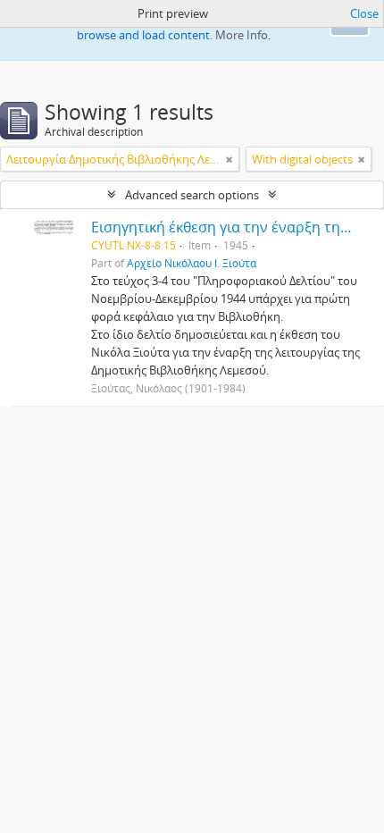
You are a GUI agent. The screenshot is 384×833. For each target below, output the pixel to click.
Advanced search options (192, 195)
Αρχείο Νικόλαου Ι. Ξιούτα (191, 263)
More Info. (243, 35)
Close (364, 13)
